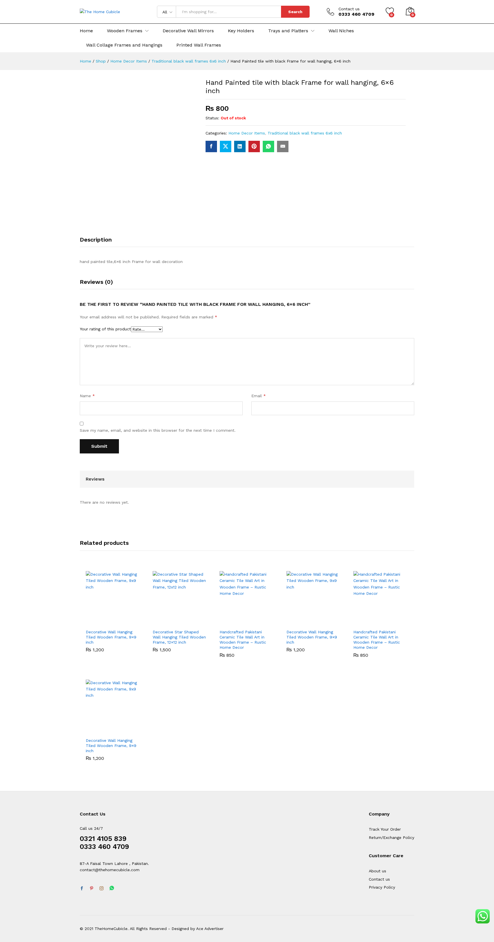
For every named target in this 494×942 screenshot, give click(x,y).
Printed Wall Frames (198, 45)
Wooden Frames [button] (124, 31)
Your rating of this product (105, 329)
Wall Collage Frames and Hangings (124, 45)
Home (86, 31)
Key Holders (241, 31)
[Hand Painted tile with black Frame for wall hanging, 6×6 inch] (211, 146)
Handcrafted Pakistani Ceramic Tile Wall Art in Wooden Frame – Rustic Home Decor (243, 640)
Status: (212, 118)
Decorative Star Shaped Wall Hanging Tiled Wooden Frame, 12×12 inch (179, 637)
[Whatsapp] (112, 888)
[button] (100, 622)
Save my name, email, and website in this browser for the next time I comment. (158, 430)
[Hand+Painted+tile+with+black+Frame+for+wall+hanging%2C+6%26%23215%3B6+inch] (225, 146)
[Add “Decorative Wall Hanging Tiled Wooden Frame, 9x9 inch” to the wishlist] (126, 622)
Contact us (349, 9)
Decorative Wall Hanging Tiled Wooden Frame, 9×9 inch (111, 637)
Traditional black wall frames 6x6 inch (305, 133)
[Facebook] (82, 888)
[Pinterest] (91, 888)
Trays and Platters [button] (288, 31)
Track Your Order (385, 829)
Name (87, 395)
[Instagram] (101, 888)
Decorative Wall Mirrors (188, 31)
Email (258, 395)
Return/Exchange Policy (391, 837)
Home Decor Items (246, 133)
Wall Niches (341, 31)
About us (377, 871)
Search (295, 11)
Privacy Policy (382, 887)
